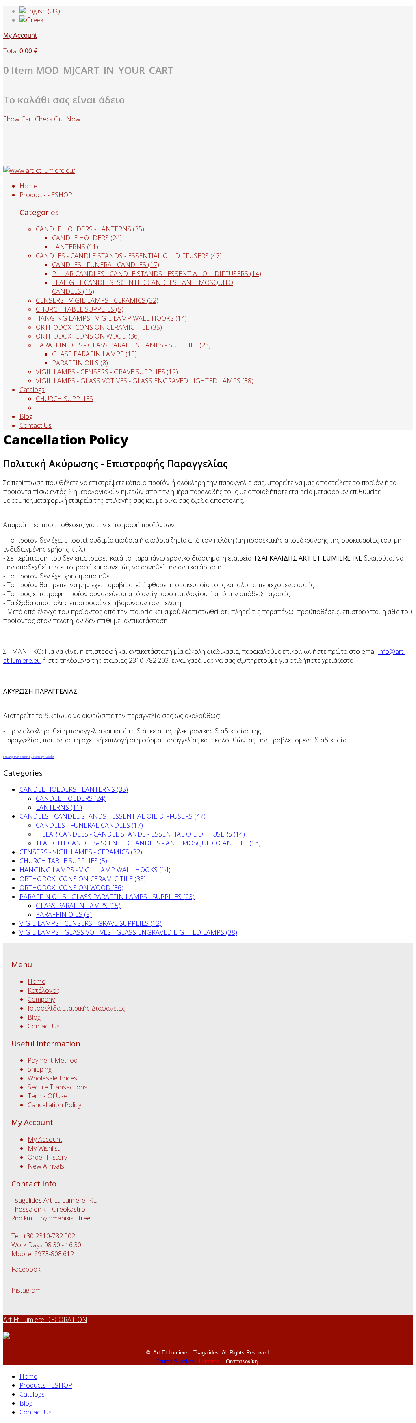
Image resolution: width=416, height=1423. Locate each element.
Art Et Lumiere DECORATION (45, 1319)
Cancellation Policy (54, 1104)
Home (28, 185)
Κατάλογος (44, 990)
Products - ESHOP (46, 194)
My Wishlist (44, 1148)
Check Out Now (57, 118)
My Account (20, 35)
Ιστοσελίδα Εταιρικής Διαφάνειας (76, 1008)
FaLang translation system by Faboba (28, 756)
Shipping (40, 1069)
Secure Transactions (57, 1086)
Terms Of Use (47, 1095)
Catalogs (32, 389)
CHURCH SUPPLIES (64, 398)
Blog (26, 416)
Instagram (26, 1290)
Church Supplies (176, 1361)
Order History (47, 1157)
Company (41, 999)
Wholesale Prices (52, 1078)
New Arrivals (46, 1166)
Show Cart (18, 118)
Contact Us (36, 425)
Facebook (25, 1269)
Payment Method (53, 1060)
